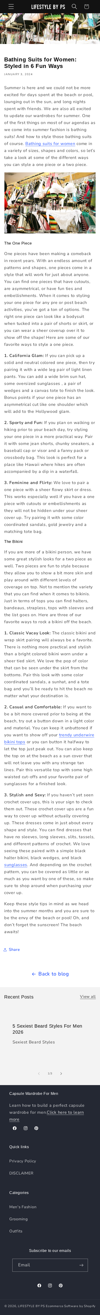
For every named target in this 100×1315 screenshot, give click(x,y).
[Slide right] (61, 1074)
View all (88, 996)
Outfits (16, 1231)
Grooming (18, 1219)
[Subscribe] (81, 1265)
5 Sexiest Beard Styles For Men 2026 (47, 1029)
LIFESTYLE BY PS (31, 1306)
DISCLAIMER (21, 1173)
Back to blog (53, 973)
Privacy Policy (22, 1161)
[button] (11, 6)
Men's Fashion (23, 1207)
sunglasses (15, 865)
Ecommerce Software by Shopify (71, 1306)
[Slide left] (39, 1074)
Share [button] (14, 949)
